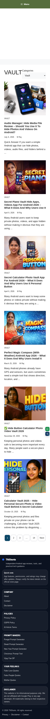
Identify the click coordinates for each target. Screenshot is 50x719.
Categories (27, 70)
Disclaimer (8, 606)
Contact (7, 601)
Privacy (5, 715)
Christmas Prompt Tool (13, 654)
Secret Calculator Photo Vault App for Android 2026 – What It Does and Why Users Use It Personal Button (24, 282)
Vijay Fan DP (9, 658)
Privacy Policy (10, 618)
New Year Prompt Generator (15, 649)
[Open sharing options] (47, 434)
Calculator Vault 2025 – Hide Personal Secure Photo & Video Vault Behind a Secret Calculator (23, 503)
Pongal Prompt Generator (14, 639)
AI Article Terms (10, 627)
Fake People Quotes (12, 675)
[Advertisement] (25, 33)
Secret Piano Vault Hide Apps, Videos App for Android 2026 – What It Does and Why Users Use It (25, 204)
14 (34, 538)
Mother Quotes (10, 680)
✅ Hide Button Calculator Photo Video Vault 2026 (23, 430)
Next (42, 538)
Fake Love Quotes (11, 671)
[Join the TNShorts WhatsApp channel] (47, 429)
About (6, 596)
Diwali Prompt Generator (14, 644)
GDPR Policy (9, 623)
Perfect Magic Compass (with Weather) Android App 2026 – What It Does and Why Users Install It (25, 355)
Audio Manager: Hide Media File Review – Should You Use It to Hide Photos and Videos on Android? (23, 128)
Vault (7, 118)
